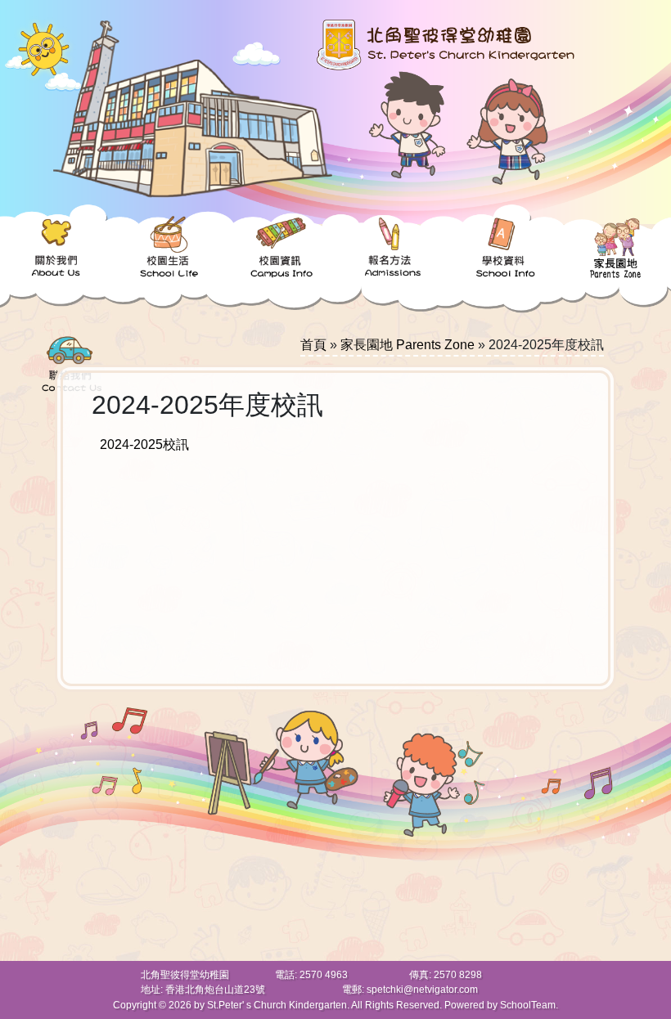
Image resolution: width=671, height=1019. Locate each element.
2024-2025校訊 (144, 444)
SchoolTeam (528, 1005)
